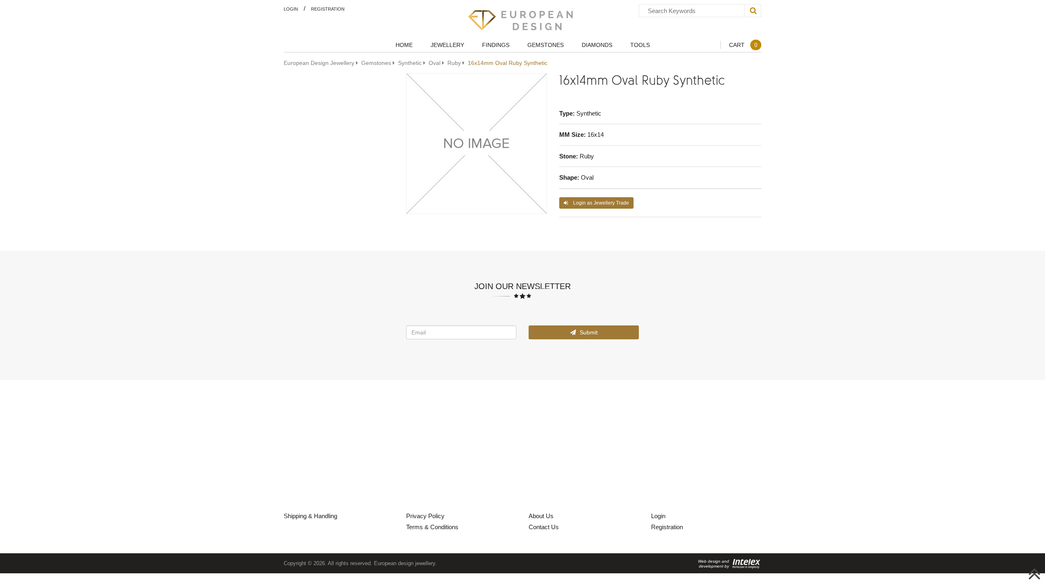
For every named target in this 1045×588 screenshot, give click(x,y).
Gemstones (545, 45)
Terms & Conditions (432, 527)
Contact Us (544, 527)
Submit (588, 332)
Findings (495, 45)
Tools (640, 45)
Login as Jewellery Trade (600, 202)
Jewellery (447, 45)
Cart (743, 45)
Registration (328, 9)
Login (291, 9)
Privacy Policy (425, 516)
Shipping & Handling (310, 516)
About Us (541, 516)
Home (404, 45)
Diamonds (597, 45)
